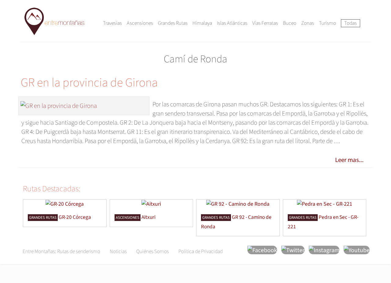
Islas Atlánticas (232, 23)
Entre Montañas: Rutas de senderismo (61, 251)
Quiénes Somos (152, 251)
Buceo (289, 23)
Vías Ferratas (265, 23)
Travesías (112, 23)
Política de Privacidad (200, 251)
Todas (350, 23)
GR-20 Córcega (75, 217)
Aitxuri (148, 217)
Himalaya (202, 23)
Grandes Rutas (173, 23)
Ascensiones (140, 23)
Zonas (307, 23)
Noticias (118, 251)
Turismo (327, 23)
